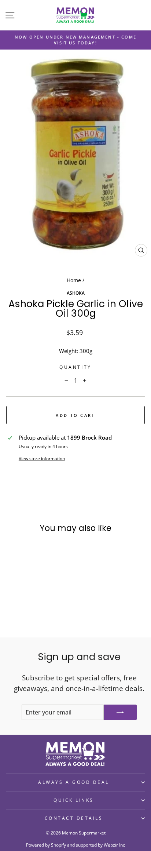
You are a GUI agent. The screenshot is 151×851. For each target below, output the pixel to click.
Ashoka (76, 293)
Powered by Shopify (46, 845)
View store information (42, 458)
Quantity (75, 367)
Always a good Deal (73, 782)
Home (74, 280)
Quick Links (74, 800)
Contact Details (74, 818)
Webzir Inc (114, 845)
